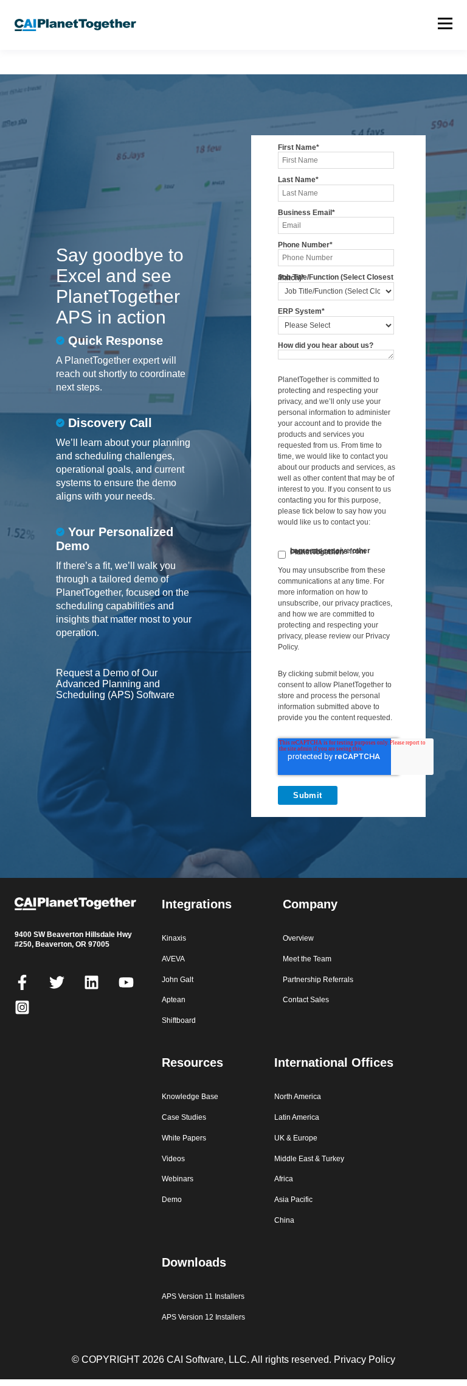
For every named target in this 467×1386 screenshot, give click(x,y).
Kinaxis (174, 938)
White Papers (184, 1138)
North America (297, 1096)
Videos (173, 1158)
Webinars (177, 1179)
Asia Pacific (293, 1199)
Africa (283, 1179)
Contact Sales (306, 999)
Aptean (173, 999)
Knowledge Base (190, 1096)
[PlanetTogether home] (88, 25)
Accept (293, 1342)
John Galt (177, 979)
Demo (172, 1199)
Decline (391, 1342)
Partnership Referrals (318, 979)
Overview (298, 938)
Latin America (296, 1117)
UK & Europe (295, 1138)
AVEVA (173, 959)
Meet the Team (307, 959)
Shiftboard (179, 1020)
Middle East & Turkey (309, 1158)
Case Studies (184, 1117)
